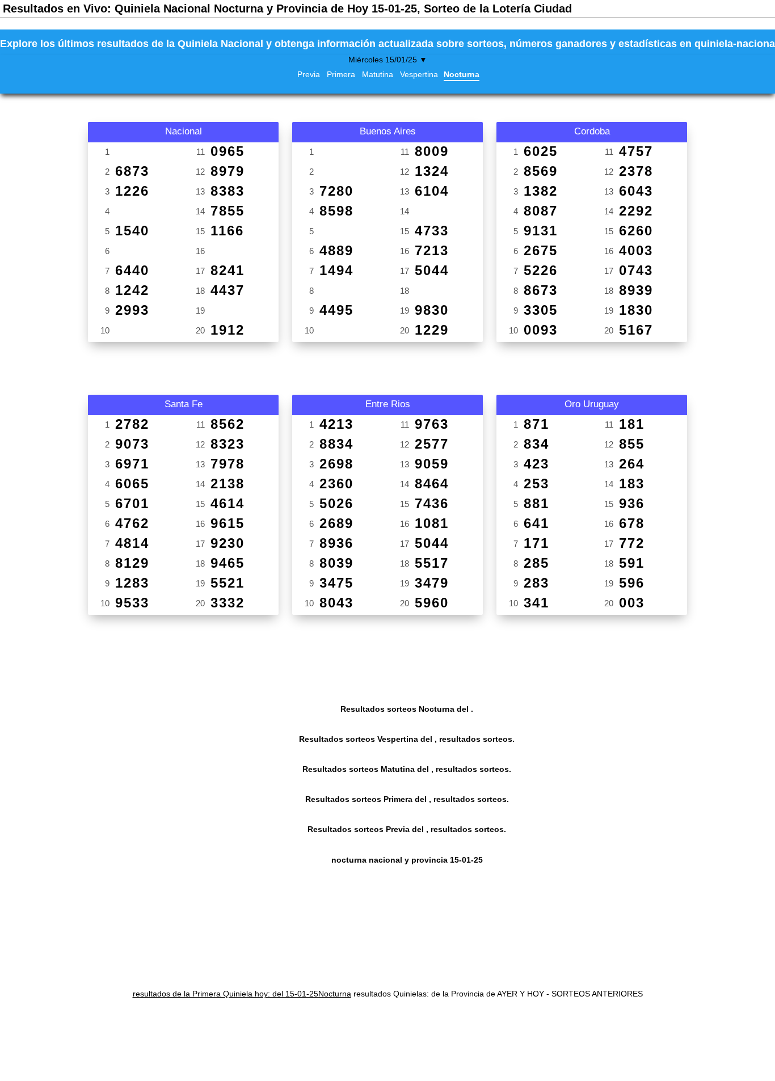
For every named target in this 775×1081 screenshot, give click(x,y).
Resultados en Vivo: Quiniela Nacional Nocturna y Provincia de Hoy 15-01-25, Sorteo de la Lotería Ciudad (287, 8)
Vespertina (419, 74)
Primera (341, 74)
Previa (308, 74)
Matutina (377, 74)
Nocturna (461, 74)
